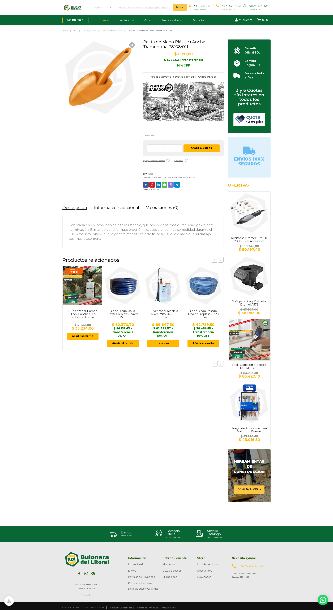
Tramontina (154, 189)
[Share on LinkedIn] (158, 185)
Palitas (192, 177)
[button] (132, 45)
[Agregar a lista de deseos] (168, 160)
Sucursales (87, 595)
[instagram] (86, 573)
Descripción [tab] (74, 207)
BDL (75, 31)
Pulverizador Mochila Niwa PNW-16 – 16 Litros (163, 314)
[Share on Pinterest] (152, 185)
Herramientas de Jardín (112, 31)
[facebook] (79, 573)
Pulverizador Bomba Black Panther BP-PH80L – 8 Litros (82, 314)
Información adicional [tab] (116, 207)
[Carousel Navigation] (218, 260)
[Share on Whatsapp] (164, 185)
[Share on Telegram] (177, 185)
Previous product (215, 363)
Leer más (163, 343)
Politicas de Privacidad (147, 607)
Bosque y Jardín (89, 31)
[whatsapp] (93, 573)
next (221, 260)
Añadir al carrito (201, 148)
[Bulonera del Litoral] (72, 7)
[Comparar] (186, 160)
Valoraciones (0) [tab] (162, 207)
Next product (221, 363)
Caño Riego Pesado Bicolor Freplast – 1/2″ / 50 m (203, 314)
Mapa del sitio (169, 607)
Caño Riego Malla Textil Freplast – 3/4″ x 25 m (123, 314)
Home (65, 31)
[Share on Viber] (171, 185)
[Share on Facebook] (146, 185)
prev (214, 260)
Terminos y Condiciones (120, 607)
